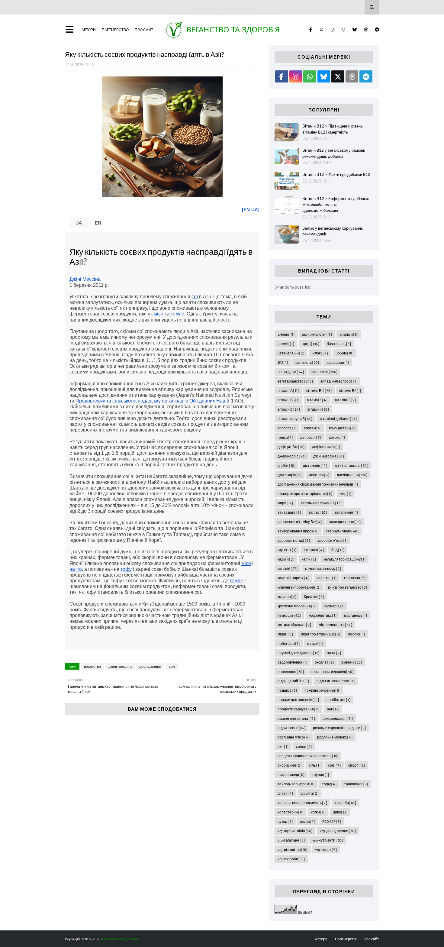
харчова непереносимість (302, 802)
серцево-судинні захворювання (308, 756)
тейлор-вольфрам (296, 784)
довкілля (319, 475)
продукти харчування (298, 709)
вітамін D (289, 409)
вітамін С (345, 400)
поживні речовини (322, 690)
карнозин (354, 578)
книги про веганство (347, 587)
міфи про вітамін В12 (320, 634)
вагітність (307, 362)
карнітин (326, 578)
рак (333, 709)
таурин (320, 774)
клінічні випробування (299, 587)
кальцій (288, 568)
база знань (339, 343)
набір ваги (289, 643)
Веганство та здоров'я (233, 29)
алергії (286, 334)
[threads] (366, 29)
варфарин (338, 362)
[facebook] (310, 29)
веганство (92, 666)
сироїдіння (289, 765)
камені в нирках (293, 578)
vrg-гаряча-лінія (295, 831)
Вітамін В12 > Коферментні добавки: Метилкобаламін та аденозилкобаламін (335, 204)
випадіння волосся (338, 381)
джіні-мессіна (120, 666)
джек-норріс (292, 456)
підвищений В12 (293, 681)
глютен (312, 428)
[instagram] (332, 29)
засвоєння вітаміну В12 (300, 521)
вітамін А (288, 390)
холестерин (290, 812)
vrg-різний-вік (292, 849)
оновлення (291, 671)
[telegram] (376, 29)
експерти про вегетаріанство (305, 493)
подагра (287, 690)
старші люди (291, 774)
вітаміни (318, 409)
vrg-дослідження (338, 831)
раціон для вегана (296, 718)
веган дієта (291, 372)
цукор (285, 821)
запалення (346, 512)
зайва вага (289, 512)
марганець (355, 615)
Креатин (314, 596)
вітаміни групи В (295, 418)
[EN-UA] (250, 209)
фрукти (309, 793)
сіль (314, 765)
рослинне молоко (334, 737)
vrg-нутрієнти (327, 840)
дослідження (150, 666)
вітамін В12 (319, 390)
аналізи (348, 334)
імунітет (287, 550)
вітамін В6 (288, 400)
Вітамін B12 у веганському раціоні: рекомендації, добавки (333, 153)
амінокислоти (317, 334)
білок (320, 353)
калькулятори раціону (344, 559)
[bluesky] (354, 29)
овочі (334, 653)
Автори (89, 29)
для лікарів (289, 475)
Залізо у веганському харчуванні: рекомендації (332, 231)
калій (309, 559)
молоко (356, 634)
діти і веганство (351, 465)
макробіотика (322, 615)
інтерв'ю (314, 550)
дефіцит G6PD (326, 446)
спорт (356, 765)
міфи (285, 634)
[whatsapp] (343, 29)
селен (304, 746)
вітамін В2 (350, 390)
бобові (344, 353)
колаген (287, 596)
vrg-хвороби (291, 859)
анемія (286, 343)
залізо (317, 512)
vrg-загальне (291, 840)
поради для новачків (298, 699)
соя (172, 666)
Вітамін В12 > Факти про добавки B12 (336, 174)
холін (318, 812)
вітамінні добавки (338, 418)
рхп (283, 746)
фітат (285, 793)
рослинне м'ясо (294, 737)
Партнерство (115, 29)
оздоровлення (292, 662)
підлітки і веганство (336, 681)
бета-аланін (291, 353)
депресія (310, 437)
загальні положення (321, 503)
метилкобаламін (294, 624)
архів (310, 343)
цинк (340, 812)
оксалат (324, 662)
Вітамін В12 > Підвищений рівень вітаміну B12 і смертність (332, 129)
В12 (283, 362)
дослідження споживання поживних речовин (318, 484)
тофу (329, 784)
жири (285, 503)
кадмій (286, 559)
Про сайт (144, 29)
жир (345, 493)
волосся (287, 428)
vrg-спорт (326, 849)
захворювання (345, 521)
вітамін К (317, 400)
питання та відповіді (332, 671)
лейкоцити (289, 615)
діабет (286, 465)
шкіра (307, 821)
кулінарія (334, 606)
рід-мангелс (291, 728)
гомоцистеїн (342, 428)
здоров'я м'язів (332, 540)
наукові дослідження (298, 653)
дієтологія (315, 465)
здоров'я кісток (294, 540)
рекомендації (338, 718)
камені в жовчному (323, 568)
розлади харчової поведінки (339, 728)
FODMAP (331, 821)
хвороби (345, 802)
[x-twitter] (321, 29)
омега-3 (351, 662)
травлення (356, 784)
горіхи (285, 437)
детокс (337, 437)
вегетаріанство (295, 381)
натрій (315, 643)
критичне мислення (297, 606)
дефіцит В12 (291, 446)
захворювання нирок (298, 531)
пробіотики (338, 699)
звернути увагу (342, 531)
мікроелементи (335, 624)
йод (337, 550)
